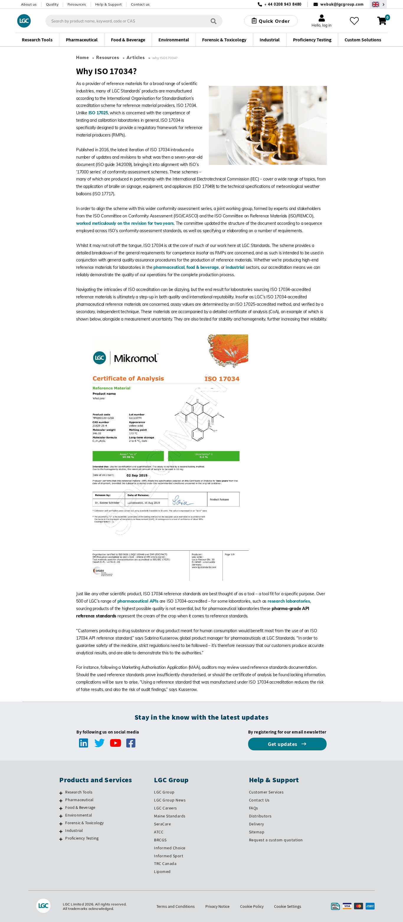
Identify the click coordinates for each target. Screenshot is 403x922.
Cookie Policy (251, 906)
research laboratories (289, 601)
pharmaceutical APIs (137, 601)
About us (29, 4)
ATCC (158, 832)
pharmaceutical (168, 267)
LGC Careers (165, 808)
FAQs (253, 808)
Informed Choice (170, 848)
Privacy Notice (217, 906)
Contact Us (259, 800)
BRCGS (160, 840)
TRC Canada (165, 863)
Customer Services (266, 792)
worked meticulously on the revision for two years (125, 223)
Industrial (74, 830)
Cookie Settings (287, 906)
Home (82, 57)
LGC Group (164, 792)
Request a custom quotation (276, 840)
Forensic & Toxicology (84, 822)
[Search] (214, 21)
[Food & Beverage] (61, 808)
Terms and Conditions (175, 906)
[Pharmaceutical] (61, 800)
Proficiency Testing (82, 838)
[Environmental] (61, 816)
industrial (235, 267)
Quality (52, 4)
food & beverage (202, 267)
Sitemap (257, 832)
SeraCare (162, 824)
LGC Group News (170, 800)
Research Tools (78, 792)
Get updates (283, 744)
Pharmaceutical (79, 799)
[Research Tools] (61, 793)
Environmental (78, 815)
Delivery (256, 824)
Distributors (260, 816)
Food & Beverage (80, 807)
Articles (136, 57)
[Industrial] (61, 831)
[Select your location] (378, 4)
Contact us (140, 4)
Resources (77, 4)
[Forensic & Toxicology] (61, 823)
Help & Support (108, 4)
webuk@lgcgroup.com (341, 4)
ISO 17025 (98, 113)
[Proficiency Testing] (61, 839)
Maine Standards (170, 816)
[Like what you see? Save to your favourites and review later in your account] (354, 21)
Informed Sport (168, 855)
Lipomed (162, 871)
